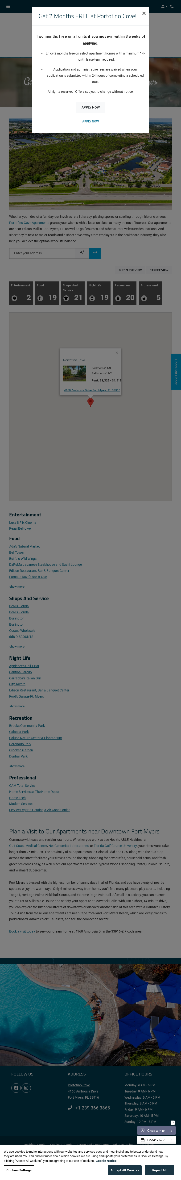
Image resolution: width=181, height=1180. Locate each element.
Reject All (159, 1170)
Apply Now (91, 107)
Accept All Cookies (125, 1170)
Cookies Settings (19, 1170)
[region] (90, 1162)
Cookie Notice (106, 1161)
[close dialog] (144, 14)
